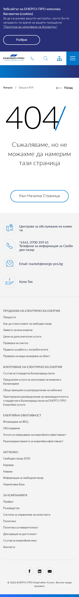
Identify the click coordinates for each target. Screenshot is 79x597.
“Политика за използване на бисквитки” (30, 26)
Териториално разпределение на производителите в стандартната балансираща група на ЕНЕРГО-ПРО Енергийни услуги (35, 400)
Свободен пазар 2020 (16, 458)
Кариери (8, 465)
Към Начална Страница (39, 195)
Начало (7, 87)
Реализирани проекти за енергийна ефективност (33, 441)
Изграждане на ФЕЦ (15, 421)
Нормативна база (13, 484)
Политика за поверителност (20, 527)
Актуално (10, 452)
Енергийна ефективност (22, 415)
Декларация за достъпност (20, 534)
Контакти (9, 547)
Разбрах (21, 39)
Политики (9, 521)
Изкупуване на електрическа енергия (32, 367)
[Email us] (50, 571)
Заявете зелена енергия (17, 330)
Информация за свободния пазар (23, 477)
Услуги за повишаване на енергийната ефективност (34, 434)
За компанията (15, 495)
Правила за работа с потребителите (25, 349)
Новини (7, 471)
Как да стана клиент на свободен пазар (27, 323)
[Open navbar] (72, 58)
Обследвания (11, 428)
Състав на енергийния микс (20, 540)
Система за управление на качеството (26, 514)
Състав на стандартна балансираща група (29, 373)
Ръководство (11, 508)
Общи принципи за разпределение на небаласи (32, 390)
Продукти (9, 317)
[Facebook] (29, 571)
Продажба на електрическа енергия (31, 310)
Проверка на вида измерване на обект (26, 356)
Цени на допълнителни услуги (22, 336)
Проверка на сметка (15, 343)
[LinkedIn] (40, 571)
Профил (8, 501)
